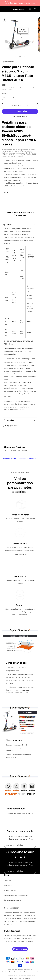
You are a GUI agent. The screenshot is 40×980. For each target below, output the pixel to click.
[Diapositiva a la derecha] (24, 56)
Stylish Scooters (18, 969)
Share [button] (6, 192)
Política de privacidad (31, 971)
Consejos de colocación (12, 900)
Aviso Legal (8, 885)
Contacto (7, 881)
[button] (4, 9)
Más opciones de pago (20, 116)
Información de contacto (27, 975)
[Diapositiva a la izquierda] (15, 56)
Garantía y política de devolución (16, 895)
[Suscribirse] (33, 845)
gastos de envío (20, 87)
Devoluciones (19, 554)
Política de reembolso (15, 971)
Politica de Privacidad (12, 890)
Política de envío (12, 975)
